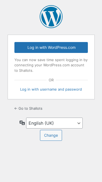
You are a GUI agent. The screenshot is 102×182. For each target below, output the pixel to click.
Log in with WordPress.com (51, 47)
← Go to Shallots (28, 108)
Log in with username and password (51, 89)
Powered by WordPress (51, 16)
